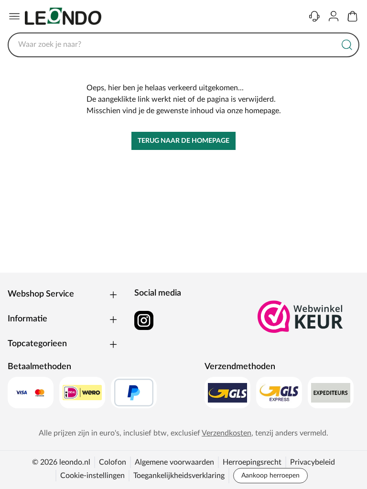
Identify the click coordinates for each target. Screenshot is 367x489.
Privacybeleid (312, 462)
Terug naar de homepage (183, 141)
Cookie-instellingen (92, 475)
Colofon (112, 462)
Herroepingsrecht (252, 462)
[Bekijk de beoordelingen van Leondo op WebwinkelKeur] (301, 316)
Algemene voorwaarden (174, 462)
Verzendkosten (226, 433)
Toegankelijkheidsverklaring (179, 475)
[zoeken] (347, 45)
